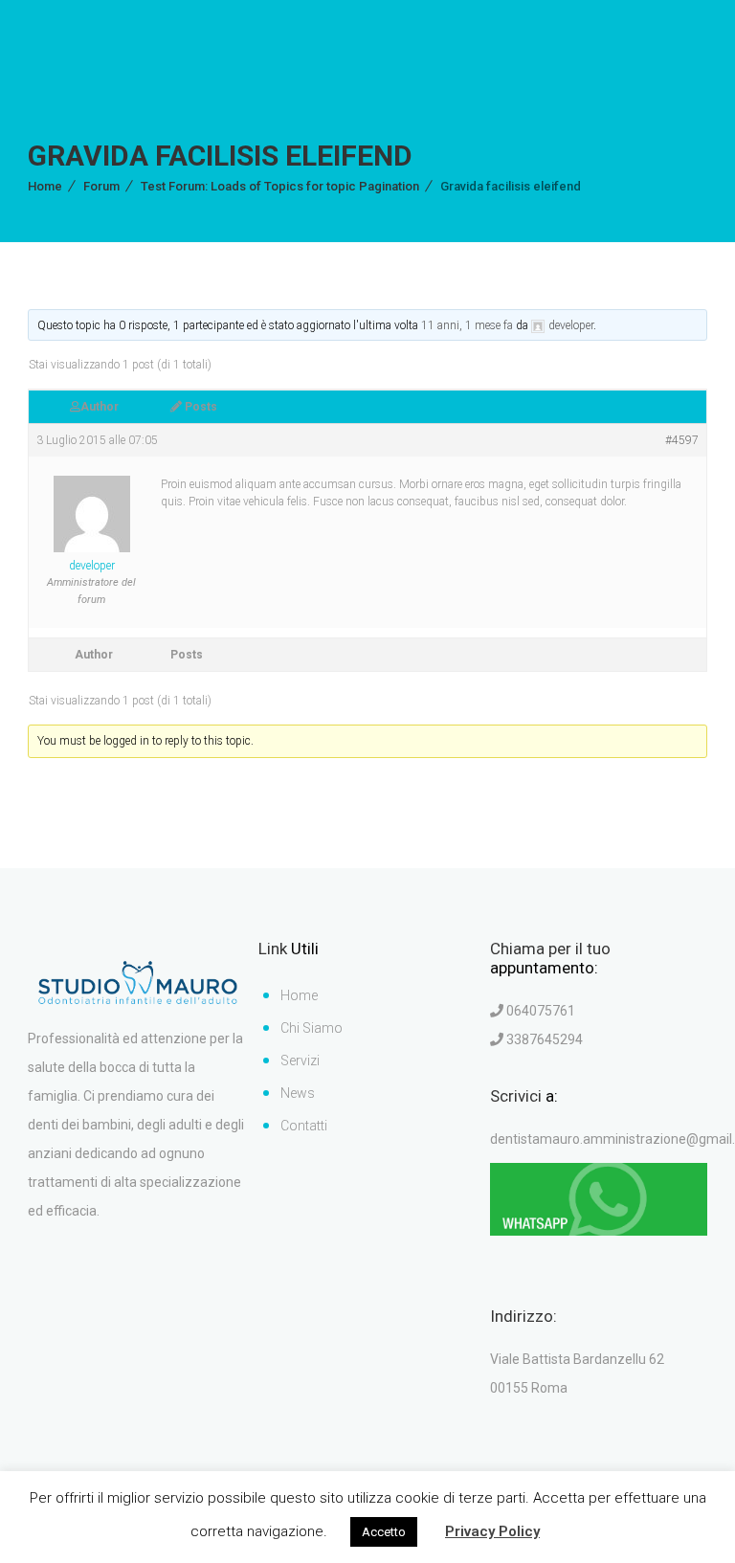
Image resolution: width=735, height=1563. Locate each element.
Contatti (303, 1125)
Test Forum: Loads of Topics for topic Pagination (280, 186)
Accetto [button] (384, 1532)
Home (45, 186)
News (297, 1093)
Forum (101, 186)
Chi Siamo (311, 1028)
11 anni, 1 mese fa (467, 325)
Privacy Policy (492, 1531)
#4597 (682, 440)
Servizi (300, 1060)
